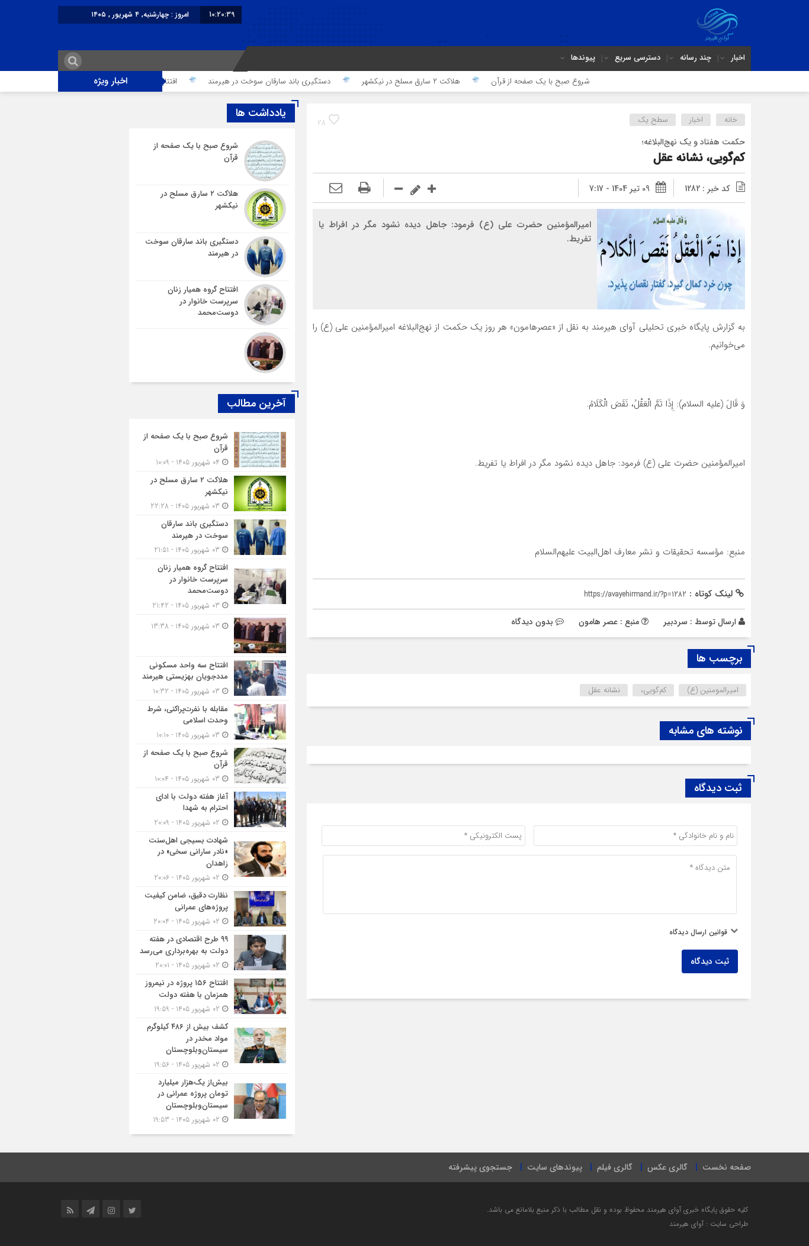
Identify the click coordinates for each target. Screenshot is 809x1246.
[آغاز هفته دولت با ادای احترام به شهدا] (212, 809)
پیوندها (583, 57)
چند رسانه (695, 57)
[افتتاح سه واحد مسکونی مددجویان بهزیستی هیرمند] (212, 678)
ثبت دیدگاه (710, 961)
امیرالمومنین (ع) (713, 690)
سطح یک (653, 120)
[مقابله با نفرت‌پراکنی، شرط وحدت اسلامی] (212, 722)
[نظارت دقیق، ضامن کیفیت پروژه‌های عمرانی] (212, 908)
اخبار (738, 57)
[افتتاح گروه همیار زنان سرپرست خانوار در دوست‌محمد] (212, 304)
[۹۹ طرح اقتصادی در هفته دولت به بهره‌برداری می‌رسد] (212, 952)
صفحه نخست (726, 1167)
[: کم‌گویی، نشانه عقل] (336, 188)
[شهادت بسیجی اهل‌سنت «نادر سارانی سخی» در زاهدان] (212, 859)
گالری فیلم (615, 1167)
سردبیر (675, 621)
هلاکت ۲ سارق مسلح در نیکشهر (446, 81)
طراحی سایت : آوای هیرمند (708, 1223)
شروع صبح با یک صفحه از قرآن (576, 81)
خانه (730, 120)
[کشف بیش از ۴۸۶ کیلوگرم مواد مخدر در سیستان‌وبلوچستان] (212, 1045)
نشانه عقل (604, 690)
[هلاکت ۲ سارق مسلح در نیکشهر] (212, 209)
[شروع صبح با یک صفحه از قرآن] (212, 161)
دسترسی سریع (637, 57)
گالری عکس (667, 1167)
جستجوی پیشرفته (480, 1167)
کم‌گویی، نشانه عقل (699, 158)
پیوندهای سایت (554, 1167)
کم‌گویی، (653, 690)
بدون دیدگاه (532, 621)
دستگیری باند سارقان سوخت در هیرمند (304, 81)
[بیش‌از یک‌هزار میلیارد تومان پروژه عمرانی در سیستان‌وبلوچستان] (212, 1100)
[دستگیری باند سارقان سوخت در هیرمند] (212, 256)
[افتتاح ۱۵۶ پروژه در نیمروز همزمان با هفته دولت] (212, 996)
